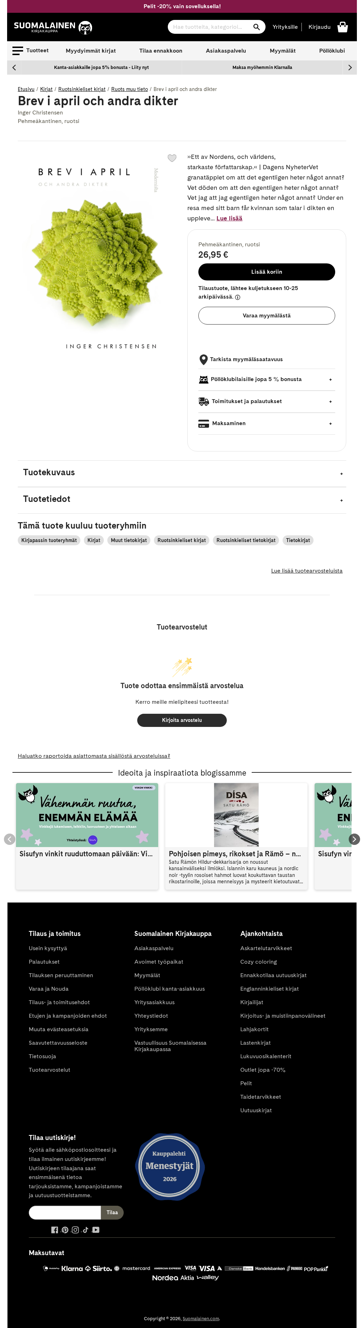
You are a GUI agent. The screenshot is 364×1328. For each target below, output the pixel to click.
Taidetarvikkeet (260, 1096)
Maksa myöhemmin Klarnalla (262, 67)
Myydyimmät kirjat (91, 50)
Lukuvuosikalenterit (265, 1056)
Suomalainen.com (201, 1318)
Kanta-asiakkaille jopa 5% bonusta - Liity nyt (101, 67)
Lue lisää (229, 218)
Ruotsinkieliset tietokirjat (245, 540)
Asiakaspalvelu (226, 50)
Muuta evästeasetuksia (59, 1029)
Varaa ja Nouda (49, 988)
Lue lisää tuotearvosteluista (307, 570)
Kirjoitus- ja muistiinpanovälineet (283, 1015)
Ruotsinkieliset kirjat (82, 89)
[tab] (182, 473)
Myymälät (283, 50)
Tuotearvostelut (49, 1069)
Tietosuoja (42, 1056)
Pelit (246, 1083)
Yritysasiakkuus (154, 1002)
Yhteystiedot (151, 1015)
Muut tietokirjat (129, 540)
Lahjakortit (254, 1029)
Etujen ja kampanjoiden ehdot (68, 1015)
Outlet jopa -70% (262, 1069)
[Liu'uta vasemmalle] (14, 67)
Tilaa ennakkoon (160, 50)
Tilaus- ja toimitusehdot (59, 1002)
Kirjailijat (251, 1002)
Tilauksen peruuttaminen (61, 975)
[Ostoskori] (342, 26)
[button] (30, 50)
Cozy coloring (258, 961)
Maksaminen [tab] (228, 423)
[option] (101, 67)
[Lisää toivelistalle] (172, 158)
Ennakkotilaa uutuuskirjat (273, 975)
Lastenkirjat (255, 1042)
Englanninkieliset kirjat (269, 988)
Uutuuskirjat (256, 1110)
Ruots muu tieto (129, 89)
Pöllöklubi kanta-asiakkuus (169, 988)
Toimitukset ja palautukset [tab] (246, 401)
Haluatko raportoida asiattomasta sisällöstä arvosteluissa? (94, 756)
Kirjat (46, 89)
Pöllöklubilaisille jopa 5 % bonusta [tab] (256, 379)
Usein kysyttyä (48, 948)
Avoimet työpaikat (158, 961)
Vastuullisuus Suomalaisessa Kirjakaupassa (170, 1046)
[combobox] (217, 27)
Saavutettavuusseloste (58, 1042)
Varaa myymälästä (267, 315)
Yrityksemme (151, 1029)
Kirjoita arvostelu (182, 720)
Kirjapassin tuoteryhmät (49, 540)
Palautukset (44, 961)
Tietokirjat (298, 540)
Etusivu (26, 89)
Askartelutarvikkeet (266, 948)
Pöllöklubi (332, 50)
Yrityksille (285, 26)
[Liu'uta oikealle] (350, 67)
